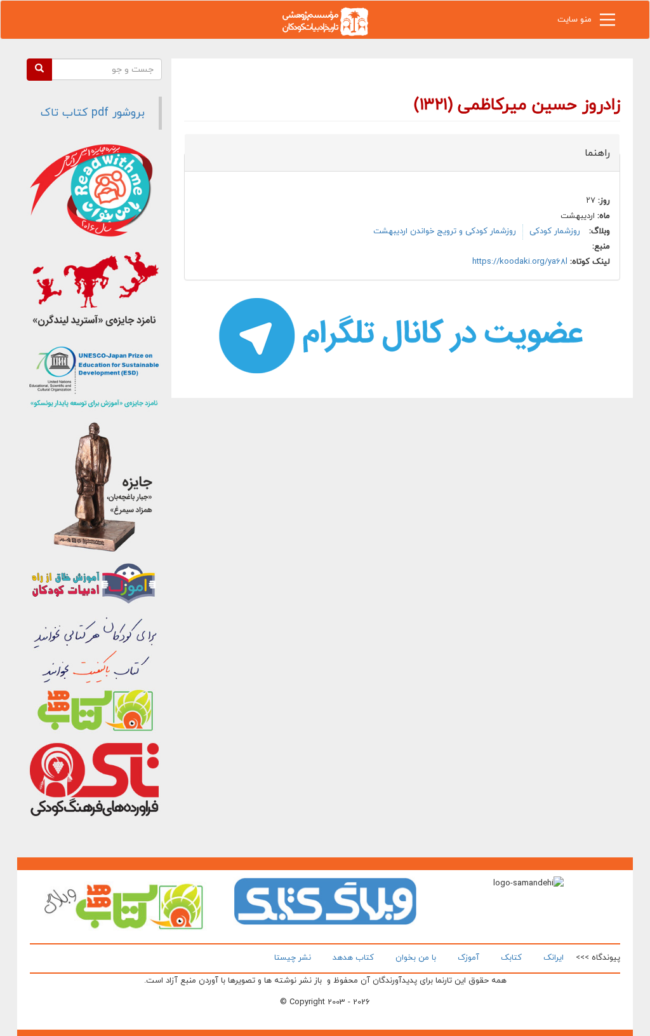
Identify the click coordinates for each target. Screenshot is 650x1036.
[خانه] (325, 20)
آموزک (468, 958)
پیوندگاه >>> (598, 958)
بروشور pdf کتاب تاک (93, 113)
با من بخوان (415, 958)
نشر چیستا (292, 958)
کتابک (511, 958)
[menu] (607, 23)
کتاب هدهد (353, 958)
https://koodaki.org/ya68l (519, 262)
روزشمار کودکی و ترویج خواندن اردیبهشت (444, 231)
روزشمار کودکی (554, 231)
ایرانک (553, 958)
